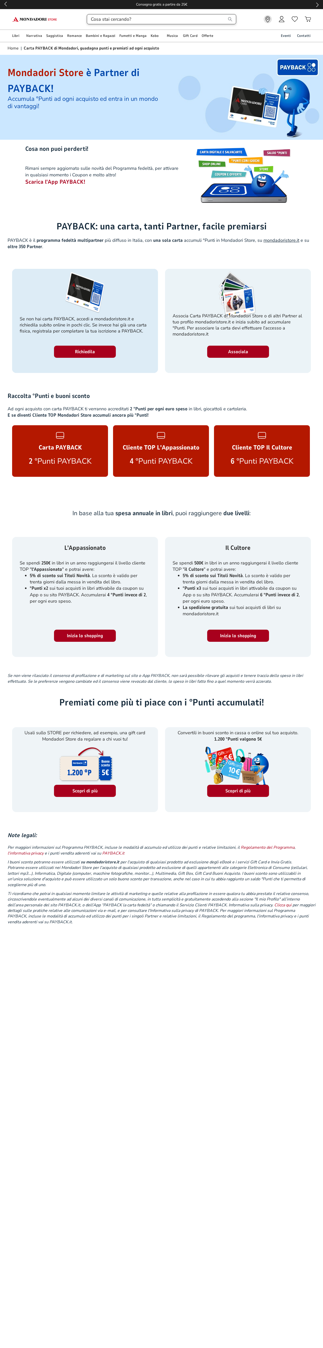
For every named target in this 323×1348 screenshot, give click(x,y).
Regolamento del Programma (267, 847)
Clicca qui (282, 905)
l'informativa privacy (26, 853)
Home (14, 48)
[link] (268, 19)
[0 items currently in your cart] (308, 19)
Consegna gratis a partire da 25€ (161, 4)
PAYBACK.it (113, 853)
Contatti (304, 35)
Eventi (286, 35)
